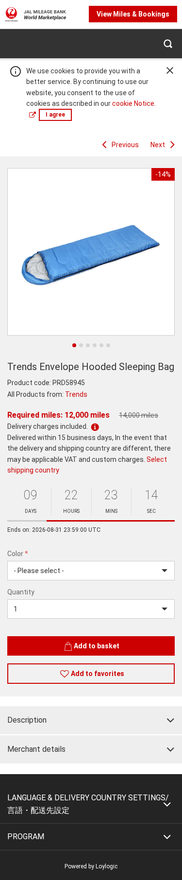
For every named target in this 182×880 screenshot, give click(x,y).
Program (25, 836)
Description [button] (27, 720)
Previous (125, 145)
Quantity (20, 592)
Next (157, 145)
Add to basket (96, 646)
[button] (167, 43)
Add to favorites (97, 673)
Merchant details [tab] (36, 749)
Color (17, 554)
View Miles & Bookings (133, 14)
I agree (55, 114)
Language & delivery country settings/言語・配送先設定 (88, 804)
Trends (76, 394)
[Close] (169, 70)
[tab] (91, 720)
